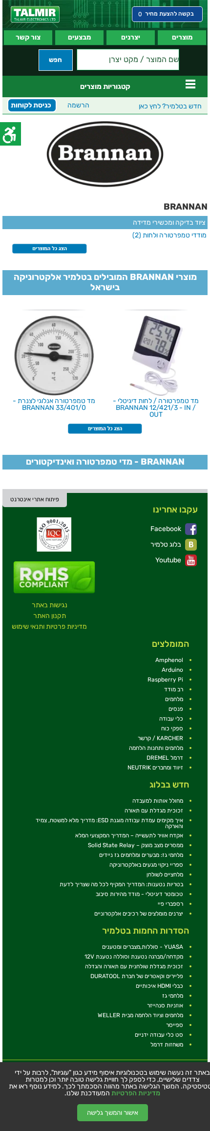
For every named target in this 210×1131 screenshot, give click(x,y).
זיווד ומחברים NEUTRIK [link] (155, 767)
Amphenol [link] (169, 660)
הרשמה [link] (78, 105)
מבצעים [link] (79, 37)
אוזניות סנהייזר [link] (165, 1005)
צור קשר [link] (28, 37)
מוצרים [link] (182, 37)
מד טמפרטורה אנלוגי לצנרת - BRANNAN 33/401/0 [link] (54, 404)
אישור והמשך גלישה (112, 1112)
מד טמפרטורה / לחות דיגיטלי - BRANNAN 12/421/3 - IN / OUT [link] (156, 408)
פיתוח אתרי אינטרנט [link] (34, 499)
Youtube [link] (169, 560)
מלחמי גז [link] (172, 995)
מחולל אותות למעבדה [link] (157, 800)
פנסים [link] (175, 708)
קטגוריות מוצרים (105, 86)
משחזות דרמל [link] (166, 1044)
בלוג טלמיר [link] (166, 544)
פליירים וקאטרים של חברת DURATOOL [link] (136, 976)
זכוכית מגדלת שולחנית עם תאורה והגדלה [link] (134, 966)
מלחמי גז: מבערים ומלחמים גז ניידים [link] (141, 855)
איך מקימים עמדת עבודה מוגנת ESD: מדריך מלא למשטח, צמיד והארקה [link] (109, 823)
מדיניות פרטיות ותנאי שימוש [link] (49, 626)
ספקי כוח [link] (172, 728)
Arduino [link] (172, 669)
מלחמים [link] (174, 699)
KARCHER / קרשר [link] (160, 738)
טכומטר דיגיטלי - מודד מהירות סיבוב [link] (139, 894)
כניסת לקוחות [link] (31, 105)
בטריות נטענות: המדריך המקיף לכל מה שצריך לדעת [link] (121, 884)
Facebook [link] (166, 529)
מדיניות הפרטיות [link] (135, 1093)
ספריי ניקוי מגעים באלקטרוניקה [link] (146, 864)
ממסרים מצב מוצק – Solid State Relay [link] (135, 845)
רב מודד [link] (173, 689)
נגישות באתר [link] (49, 605)
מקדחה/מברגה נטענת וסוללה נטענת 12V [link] (133, 956)
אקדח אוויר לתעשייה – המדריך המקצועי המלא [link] (129, 835)
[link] (35, 14)
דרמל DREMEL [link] (165, 757)
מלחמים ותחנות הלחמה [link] (156, 748)
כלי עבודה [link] (171, 718)
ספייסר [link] (174, 1025)
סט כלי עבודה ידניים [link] (159, 1034)
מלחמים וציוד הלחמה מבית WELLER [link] (140, 1015)
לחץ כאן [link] (170, 106)
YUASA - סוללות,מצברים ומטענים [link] (142, 946)
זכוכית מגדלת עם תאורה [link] (154, 810)
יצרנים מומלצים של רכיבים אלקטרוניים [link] (138, 913)
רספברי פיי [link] (170, 903)
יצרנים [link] (130, 37)
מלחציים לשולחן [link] (165, 874)
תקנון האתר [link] (49, 616)
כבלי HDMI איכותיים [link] (159, 985)
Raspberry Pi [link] (165, 679)
